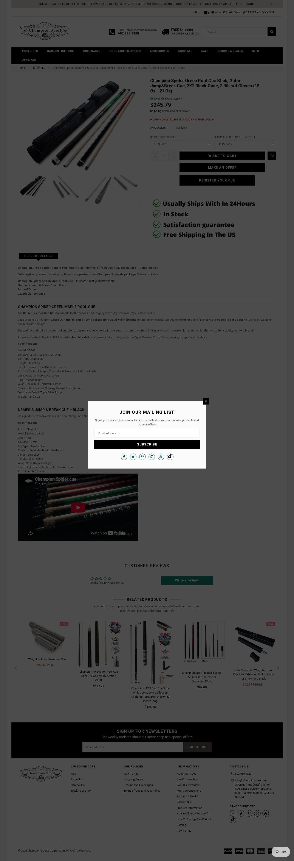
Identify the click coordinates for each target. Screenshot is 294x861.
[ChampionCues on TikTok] (170, 456)
